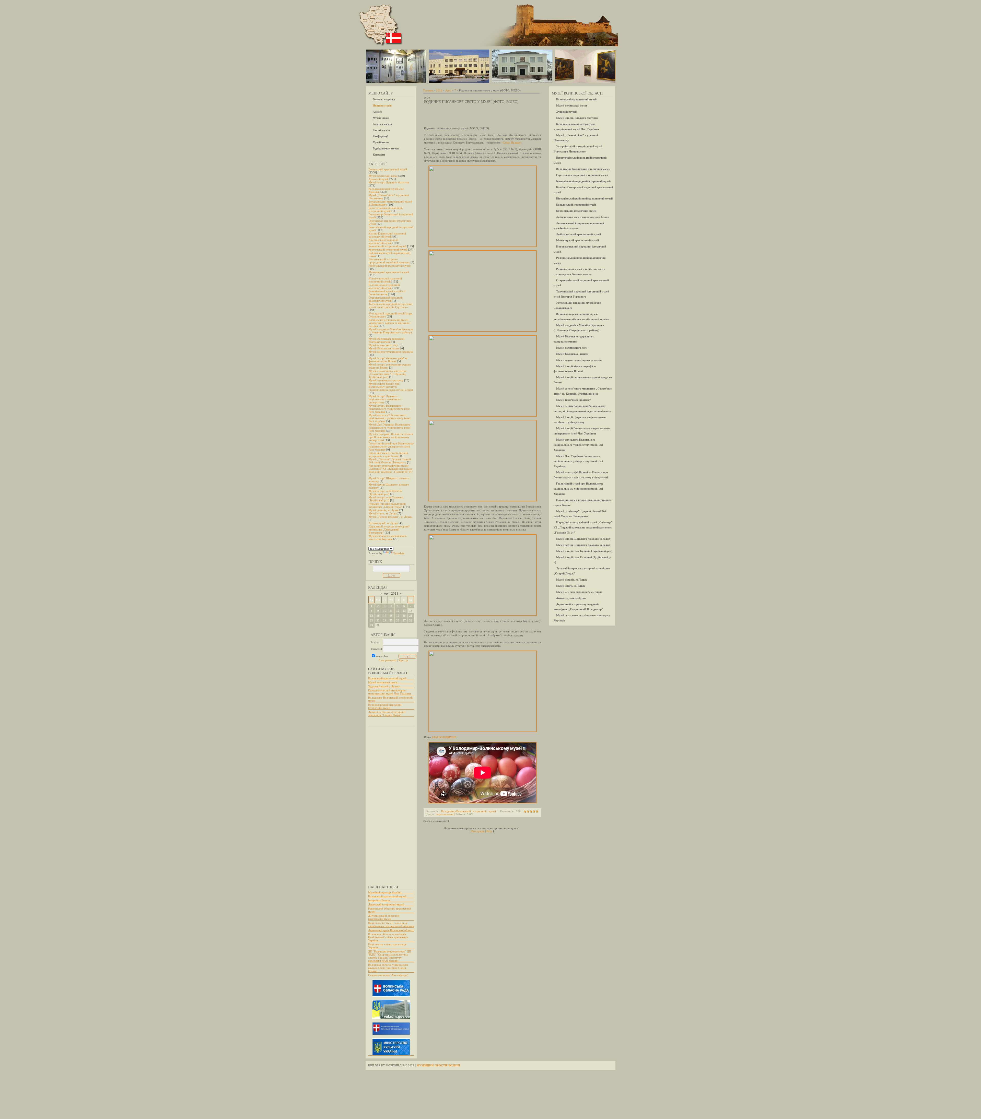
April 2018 (391, 593)
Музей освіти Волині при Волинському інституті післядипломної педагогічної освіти (391, 386)
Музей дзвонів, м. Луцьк (384, 510)
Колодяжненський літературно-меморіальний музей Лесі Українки (389, 692)
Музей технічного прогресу (386, 380)
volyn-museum (444, 814)
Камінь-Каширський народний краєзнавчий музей (387, 235)
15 (371, 615)
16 (378, 615)
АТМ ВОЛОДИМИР (444, 737)
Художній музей (379, 179)
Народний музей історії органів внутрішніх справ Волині (388, 454)
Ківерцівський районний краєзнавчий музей (384, 241)
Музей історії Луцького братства (389, 182)
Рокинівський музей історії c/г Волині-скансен (387, 293)
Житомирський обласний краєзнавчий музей (383, 917)
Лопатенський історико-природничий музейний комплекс (389, 261)
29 (371, 625)
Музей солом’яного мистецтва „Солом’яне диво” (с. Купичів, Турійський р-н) (387, 374)
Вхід (489, 831)
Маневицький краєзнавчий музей (389, 272)
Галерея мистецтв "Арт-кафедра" (388, 974)
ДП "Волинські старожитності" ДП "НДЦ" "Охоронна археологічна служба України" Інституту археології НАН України (389, 956)
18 (391, 615)
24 (384, 620)
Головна (428, 90)
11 (391, 610)
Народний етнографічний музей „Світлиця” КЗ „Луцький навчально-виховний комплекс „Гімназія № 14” (391, 468)
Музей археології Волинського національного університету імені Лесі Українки (389, 418)
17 (384, 615)
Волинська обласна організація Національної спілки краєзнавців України (388, 937)
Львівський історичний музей (386, 904)
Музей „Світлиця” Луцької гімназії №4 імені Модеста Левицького (390, 461)
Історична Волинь (379, 900)
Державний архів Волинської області (390, 930)
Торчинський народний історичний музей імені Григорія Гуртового (390, 305)
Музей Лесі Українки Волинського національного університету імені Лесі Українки (390, 427)
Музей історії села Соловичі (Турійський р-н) (386, 499)
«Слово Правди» (511, 142)
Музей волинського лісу (383, 345)
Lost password (387, 660)
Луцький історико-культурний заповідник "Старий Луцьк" (386, 713)
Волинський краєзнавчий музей (388, 169)
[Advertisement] (388, 803)
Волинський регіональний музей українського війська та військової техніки (389, 322)
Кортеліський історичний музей (388, 249)
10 (384, 610)
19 (397, 615)
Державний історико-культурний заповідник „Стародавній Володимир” (389, 529)
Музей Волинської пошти (384, 348)
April (448, 90)
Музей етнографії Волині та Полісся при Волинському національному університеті (391, 437)
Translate (398, 553)
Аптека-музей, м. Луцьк (383, 523)
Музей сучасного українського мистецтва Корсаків (388, 537)
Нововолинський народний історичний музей (385, 280)
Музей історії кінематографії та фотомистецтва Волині (388, 360)
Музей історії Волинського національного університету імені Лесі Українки (389, 408)
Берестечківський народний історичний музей (386, 209)
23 (378, 620)
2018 (439, 90)
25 (391, 620)
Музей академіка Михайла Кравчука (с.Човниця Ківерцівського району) (391, 331)
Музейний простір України (384, 892)
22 (371, 620)
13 (404, 610)
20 (404, 615)
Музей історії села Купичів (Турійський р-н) (385, 492)
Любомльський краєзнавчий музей (390, 265)
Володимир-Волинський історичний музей (468, 811)
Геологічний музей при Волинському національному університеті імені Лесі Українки (391, 446)
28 (410, 620)
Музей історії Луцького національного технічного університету (385, 399)
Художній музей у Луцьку (384, 686)
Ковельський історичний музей (387, 246)
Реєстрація (477, 831)
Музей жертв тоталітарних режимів (391, 351)
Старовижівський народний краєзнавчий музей (386, 299)
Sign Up (403, 660)
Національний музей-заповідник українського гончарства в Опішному (391, 924)
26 (397, 620)
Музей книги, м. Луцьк (383, 513)
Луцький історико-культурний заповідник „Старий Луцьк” (387, 505)
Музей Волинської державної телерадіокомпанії (386, 340)
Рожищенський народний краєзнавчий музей (384, 286)
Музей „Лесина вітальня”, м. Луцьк (390, 516)
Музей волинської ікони (383, 175)
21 (410, 615)
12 (397, 610)
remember (382, 656)
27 (404, 620)
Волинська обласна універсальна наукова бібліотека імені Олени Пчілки (388, 967)
